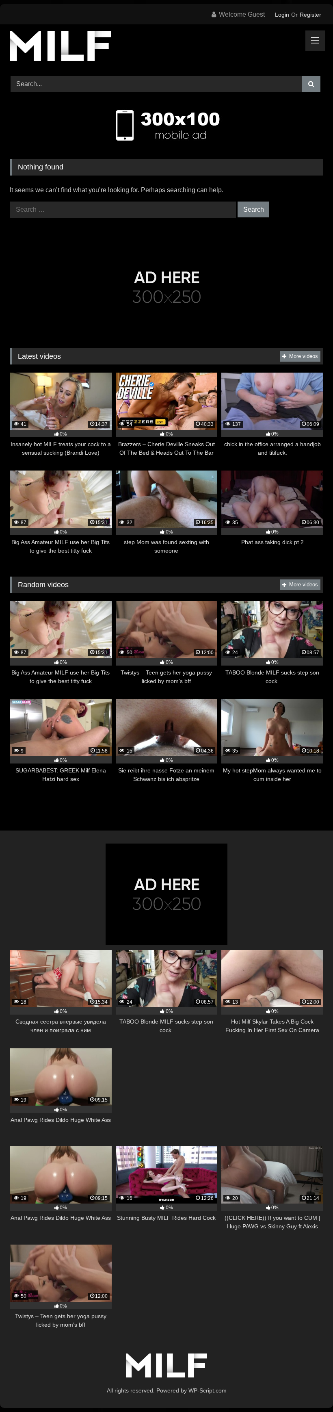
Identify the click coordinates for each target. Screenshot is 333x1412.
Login (282, 14)
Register (310, 14)
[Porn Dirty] (166, 47)
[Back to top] (308, 1388)
